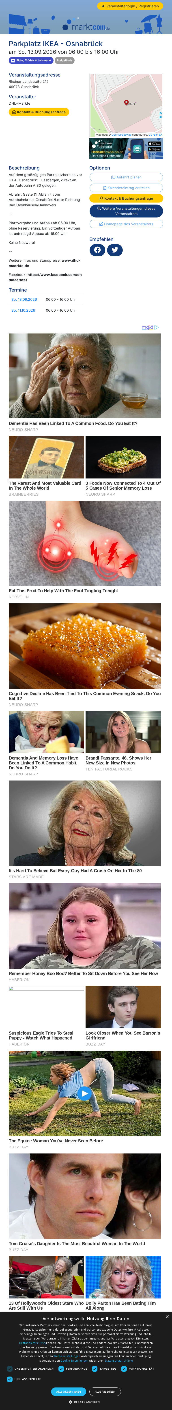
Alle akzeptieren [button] (68, 1391)
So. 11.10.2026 (23, 310)
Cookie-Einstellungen (74, 1360)
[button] (86, 1402)
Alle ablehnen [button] (105, 1391)
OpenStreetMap (121, 134)
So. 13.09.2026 (24, 299)
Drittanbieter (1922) (32, 1343)
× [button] (167, 1317)
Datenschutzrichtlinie (119, 1360)
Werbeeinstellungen (67, 1356)
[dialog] (86, 1361)
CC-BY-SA (155, 134)
